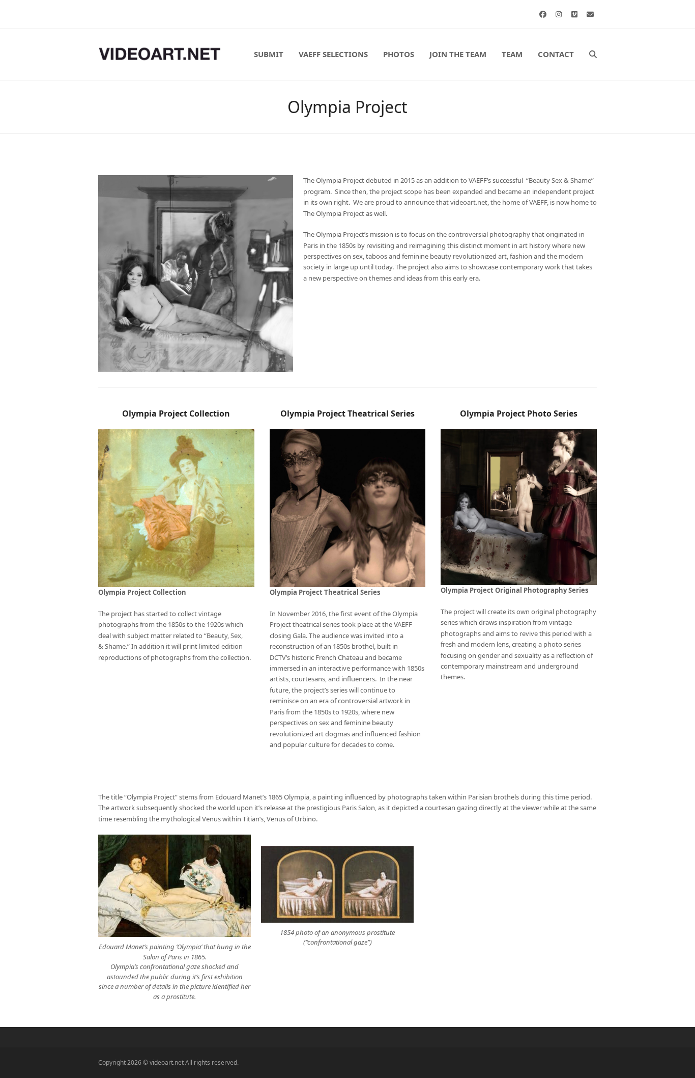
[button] (593, 54)
